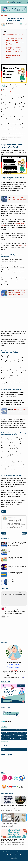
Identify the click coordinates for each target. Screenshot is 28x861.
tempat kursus (22, 245)
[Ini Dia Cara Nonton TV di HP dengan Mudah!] (4, 554)
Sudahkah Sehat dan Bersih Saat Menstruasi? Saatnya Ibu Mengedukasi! (12, 840)
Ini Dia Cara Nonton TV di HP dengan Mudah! (16, 550)
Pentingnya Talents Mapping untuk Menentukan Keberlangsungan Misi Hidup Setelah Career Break (17, 566)
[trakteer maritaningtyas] (11, 717)
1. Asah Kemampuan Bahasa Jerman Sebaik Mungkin (14, 39)
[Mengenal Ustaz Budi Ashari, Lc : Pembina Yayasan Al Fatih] (14, 803)
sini (11, 675)
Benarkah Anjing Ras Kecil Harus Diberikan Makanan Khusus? (15, 558)
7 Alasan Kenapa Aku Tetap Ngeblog (10, 823)
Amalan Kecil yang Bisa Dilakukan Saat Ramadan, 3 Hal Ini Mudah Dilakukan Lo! (16, 411)
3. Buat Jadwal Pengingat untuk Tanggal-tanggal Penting (14, 48)
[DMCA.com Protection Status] (6, 722)
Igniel (16, 858)
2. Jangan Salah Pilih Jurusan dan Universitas (15, 43)
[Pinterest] (18, 854)
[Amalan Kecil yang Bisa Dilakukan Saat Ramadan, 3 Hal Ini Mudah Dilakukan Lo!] (4, 413)
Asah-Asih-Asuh (6, 729)
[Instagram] (15, 854)
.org (10, 91)
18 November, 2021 (13, 607)
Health (4, 738)
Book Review (13, 732)
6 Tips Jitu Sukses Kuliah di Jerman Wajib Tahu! (13, 35)
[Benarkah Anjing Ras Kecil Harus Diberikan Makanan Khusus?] (4, 562)
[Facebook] (7, 854)
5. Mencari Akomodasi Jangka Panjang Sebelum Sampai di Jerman (14, 55)
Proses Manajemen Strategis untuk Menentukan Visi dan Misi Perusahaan (16, 573)
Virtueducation (5, 91)
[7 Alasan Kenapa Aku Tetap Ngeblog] (14, 821)
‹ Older (3, 533)
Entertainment (19, 735)
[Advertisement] (14, 314)
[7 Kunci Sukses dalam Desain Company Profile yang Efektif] (4, 584)
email (22, 677)
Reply (3, 616)
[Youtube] (20, 854)
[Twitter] (10, 854)
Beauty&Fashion (19, 729)
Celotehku (22, 732)
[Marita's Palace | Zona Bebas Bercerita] (14, 2)
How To (3, 511)
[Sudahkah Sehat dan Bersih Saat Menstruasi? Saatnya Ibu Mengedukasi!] (14, 837)
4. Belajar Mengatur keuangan (14, 51)
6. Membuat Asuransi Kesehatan (15, 60)
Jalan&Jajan (21, 738)
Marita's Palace (18, 662)
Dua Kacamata (7, 735)
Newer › (24, 533)
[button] (3, 31)
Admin (6, 607)
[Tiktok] (13, 854)
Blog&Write (4, 732)
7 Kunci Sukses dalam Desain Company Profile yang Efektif (16, 580)
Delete (8, 616)
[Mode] (27, 2)
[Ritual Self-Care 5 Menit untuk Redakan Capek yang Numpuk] (4, 201)
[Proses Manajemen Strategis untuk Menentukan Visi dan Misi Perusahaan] (4, 577)
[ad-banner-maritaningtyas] (13, 703)
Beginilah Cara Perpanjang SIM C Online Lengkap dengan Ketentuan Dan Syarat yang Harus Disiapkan (17, 544)
